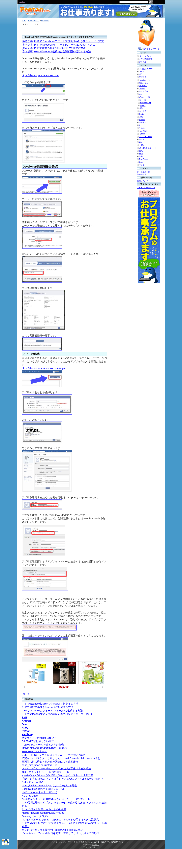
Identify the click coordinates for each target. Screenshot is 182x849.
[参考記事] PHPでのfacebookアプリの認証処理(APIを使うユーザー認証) (63, 41)
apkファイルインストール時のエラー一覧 (45, 771)
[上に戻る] (5, 845)
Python (26, 731)
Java (24, 724)
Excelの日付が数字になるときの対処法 (44, 809)
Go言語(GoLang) (146, 69)
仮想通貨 (142, 77)
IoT (140, 74)
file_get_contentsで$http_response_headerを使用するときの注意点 (60, 819)
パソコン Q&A (145, 56)
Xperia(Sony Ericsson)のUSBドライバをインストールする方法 (57, 775)
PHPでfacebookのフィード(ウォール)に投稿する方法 (52, 710)
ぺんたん (95, 845)
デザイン (142, 139)
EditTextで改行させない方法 (38, 741)
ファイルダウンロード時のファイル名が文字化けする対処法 (56, 768)
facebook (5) (145, 103)
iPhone (142, 120)
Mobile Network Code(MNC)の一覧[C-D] (44, 748)
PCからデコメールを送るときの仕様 (43, 744)
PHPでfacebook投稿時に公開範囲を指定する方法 (50, 703)
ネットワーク (144, 111)
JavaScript (143, 159)
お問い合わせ (142, 181)
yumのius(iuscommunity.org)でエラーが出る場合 (49, 785)
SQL (141, 151)
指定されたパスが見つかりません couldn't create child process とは (61, 758)
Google (143, 100)
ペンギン (142, 165)
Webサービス (33, 20)
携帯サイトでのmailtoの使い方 (39, 737)
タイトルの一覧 (143, 172)
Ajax (141, 142)
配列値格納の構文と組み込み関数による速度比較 (50, 761)
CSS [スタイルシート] (148, 148)
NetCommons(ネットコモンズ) (39, 792)
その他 (141, 128)
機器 (141, 108)
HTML (141, 145)
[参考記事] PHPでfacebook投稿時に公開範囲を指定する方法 (56, 51)
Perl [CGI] (28, 734)
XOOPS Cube (30, 795)
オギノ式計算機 (145, 59)
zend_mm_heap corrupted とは (39, 765)
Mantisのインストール (34, 751)
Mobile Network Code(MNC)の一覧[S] (43, 812)
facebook (45, 20)
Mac (140, 94)
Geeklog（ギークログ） (35, 816)
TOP (24, 20)
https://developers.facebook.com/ (40, 75)
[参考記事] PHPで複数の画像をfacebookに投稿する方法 (54, 48)
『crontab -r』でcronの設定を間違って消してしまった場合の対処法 (60, 833)
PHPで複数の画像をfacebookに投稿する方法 (47, 707)
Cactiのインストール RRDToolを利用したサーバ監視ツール (56, 799)
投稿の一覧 (141, 174)
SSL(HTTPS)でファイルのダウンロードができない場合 (53, 754)
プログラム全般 (145, 137)
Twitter (142, 105)
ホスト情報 (143, 91)
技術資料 (142, 122)
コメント (27, 694)
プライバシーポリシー (146, 188)
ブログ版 (142, 62)
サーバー (142, 125)
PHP (24, 717)
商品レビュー (144, 83)
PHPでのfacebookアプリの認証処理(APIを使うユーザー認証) (57, 714)
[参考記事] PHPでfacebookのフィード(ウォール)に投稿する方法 (58, 44)
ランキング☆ (24, 2)
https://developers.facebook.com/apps (43, 368)
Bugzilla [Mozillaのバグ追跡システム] (43, 789)
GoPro (141, 71)
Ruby (25, 727)
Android (27, 720)
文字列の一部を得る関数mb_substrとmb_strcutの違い (52, 829)
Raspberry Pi (144, 80)
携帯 (141, 156)
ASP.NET (143, 86)
